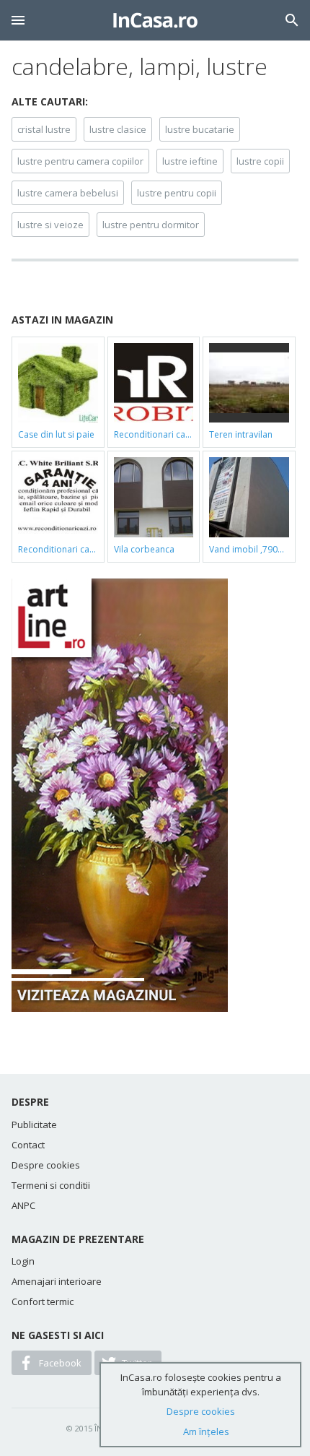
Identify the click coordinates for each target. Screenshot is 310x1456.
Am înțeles (206, 1431)
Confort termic (43, 1301)
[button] (18, 20)
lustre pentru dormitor (150, 224)
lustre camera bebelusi (67, 192)
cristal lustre (44, 129)
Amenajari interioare (57, 1281)
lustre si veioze (50, 224)
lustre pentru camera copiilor (80, 161)
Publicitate (34, 1124)
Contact (28, 1144)
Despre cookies (46, 1164)
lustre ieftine (190, 161)
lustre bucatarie (199, 129)
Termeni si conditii (51, 1185)
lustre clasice (117, 129)
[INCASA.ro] (155, 20)
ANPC (23, 1205)
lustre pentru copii (176, 192)
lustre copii (260, 161)
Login (23, 1261)
